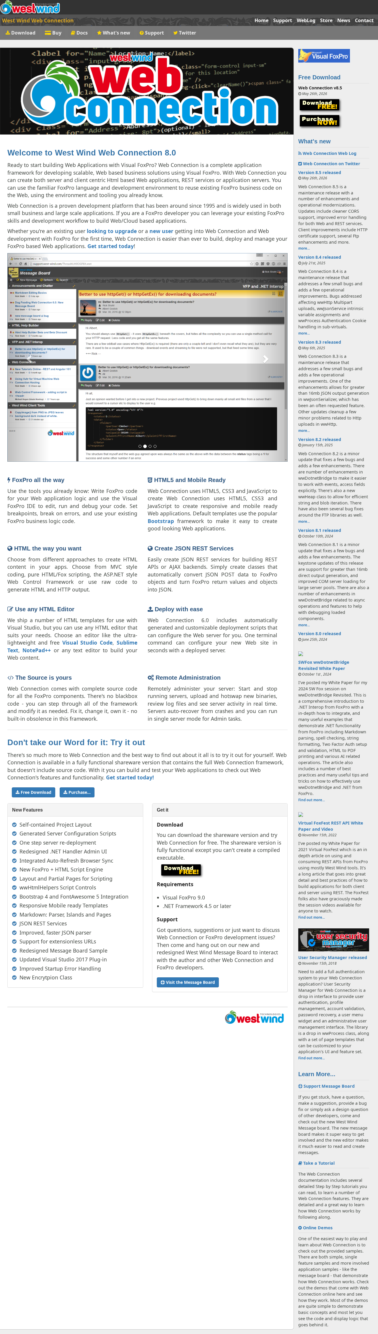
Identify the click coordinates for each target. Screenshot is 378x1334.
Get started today (110, 246)
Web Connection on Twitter (331, 163)
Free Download (35, 792)
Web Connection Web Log (329, 153)
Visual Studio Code (87, 642)
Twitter (187, 33)
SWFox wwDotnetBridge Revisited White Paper (323, 665)
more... (304, 248)
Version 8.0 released (319, 633)
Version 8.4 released (319, 257)
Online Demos (317, 1227)
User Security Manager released (332, 957)
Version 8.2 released (319, 439)
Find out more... (311, 800)
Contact (364, 20)
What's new (116, 33)
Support (282, 20)
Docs (82, 33)
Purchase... (79, 792)
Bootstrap (161, 521)
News (343, 20)
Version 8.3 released (319, 342)
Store (326, 20)
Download (23, 33)
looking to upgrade (112, 231)
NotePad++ (36, 650)
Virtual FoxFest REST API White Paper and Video (330, 826)
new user (161, 231)
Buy (57, 33)
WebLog (306, 20)
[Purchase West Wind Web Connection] (334, 121)
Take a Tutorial (318, 1163)
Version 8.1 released (319, 530)
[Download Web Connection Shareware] (334, 105)
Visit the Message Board (190, 982)
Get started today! (130, 777)
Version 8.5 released (319, 172)
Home (261, 20)
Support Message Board (328, 1086)
